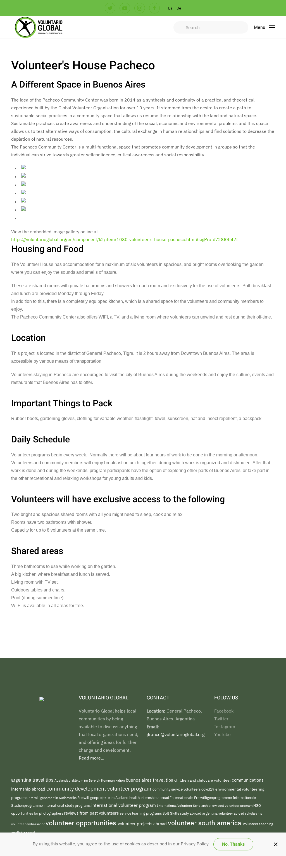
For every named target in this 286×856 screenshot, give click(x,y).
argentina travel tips (32, 780)
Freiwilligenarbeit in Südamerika (52, 798)
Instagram (224, 726)
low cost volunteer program (232, 805)
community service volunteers (176, 789)
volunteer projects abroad (143, 823)
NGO (257, 805)
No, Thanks (233, 844)
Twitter (221, 718)
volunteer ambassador (28, 824)
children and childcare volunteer (203, 780)
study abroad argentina (199, 813)
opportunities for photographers (37, 813)
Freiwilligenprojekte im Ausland (103, 797)
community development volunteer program (99, 788)
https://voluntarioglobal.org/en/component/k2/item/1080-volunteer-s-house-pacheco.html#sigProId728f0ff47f (124, 239)
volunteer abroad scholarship (240, 813)
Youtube (222, 734)
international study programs (67, 805)
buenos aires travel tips (150, 780)
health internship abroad (149, 797)
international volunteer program (124, 805)
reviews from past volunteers (92, 813)
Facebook (223, 711)
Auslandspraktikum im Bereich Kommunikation (90, 780)
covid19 (208, 789)
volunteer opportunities (82, 822)
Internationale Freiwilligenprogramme (201, 797)
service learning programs (141, 813)
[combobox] (210, 27)
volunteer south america (205, 822)
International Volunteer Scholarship (184, 805)
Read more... (91, 758)
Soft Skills (171, 813)
